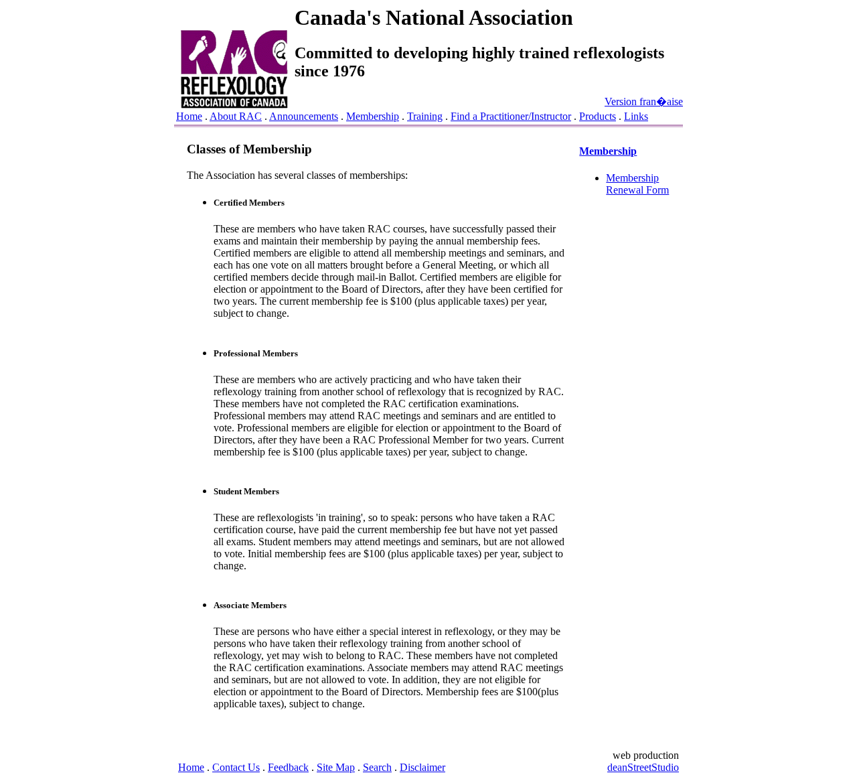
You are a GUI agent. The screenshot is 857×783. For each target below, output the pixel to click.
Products (597, 116)
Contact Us (236, 767)
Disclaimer (422, 767)
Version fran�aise (644, 101)
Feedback (288, 767)
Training (425, 116)
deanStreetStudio (643, 767)
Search (377, 767)
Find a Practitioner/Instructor (511, 116)
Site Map (336, 767)
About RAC (236, 116)
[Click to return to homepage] (234, 105)
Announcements (303, 116)
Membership (372, 116)
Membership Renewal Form (637, 184)
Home (189, 116)
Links (636, 116)
